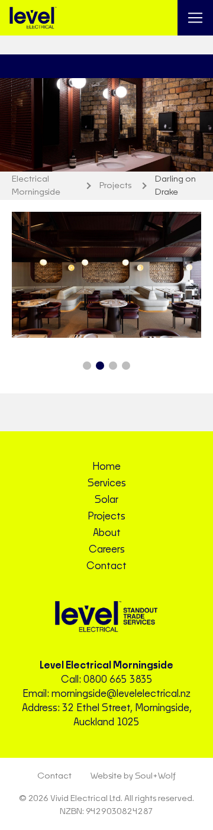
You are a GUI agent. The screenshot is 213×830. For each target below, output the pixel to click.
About (107, 533)
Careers (107, 549)
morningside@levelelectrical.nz (121, 694)
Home (106, 466)
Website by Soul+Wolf (133, 776)
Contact (106, 566)
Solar (106, 500)
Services (107, 483)
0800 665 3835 (118, 679)
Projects (106, 516)
